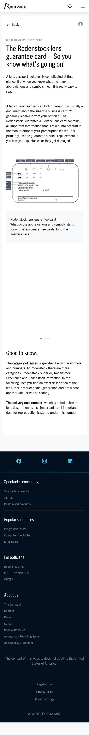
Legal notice (44, 684)
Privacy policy (44, 691)
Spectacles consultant (17, 491)
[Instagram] (44, 462)
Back (15, 24)
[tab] (41, 338)
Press (7, 617)
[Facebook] (18, 462)
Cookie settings (44, 699)
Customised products (17, 504)
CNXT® (8, 579)
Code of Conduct (14, 630)
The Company (12, 604)
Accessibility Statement (18, 642)
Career (8, 623)
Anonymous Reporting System (22, 636)
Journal (8, 497)
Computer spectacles (17, 535)
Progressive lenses (15, 529)
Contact (9, 611)
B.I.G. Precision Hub (16, 573)
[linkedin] (70, 462)
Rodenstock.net (14, 566)
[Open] (69, 5)
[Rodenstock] (15, 8)
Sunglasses (11, 541)
